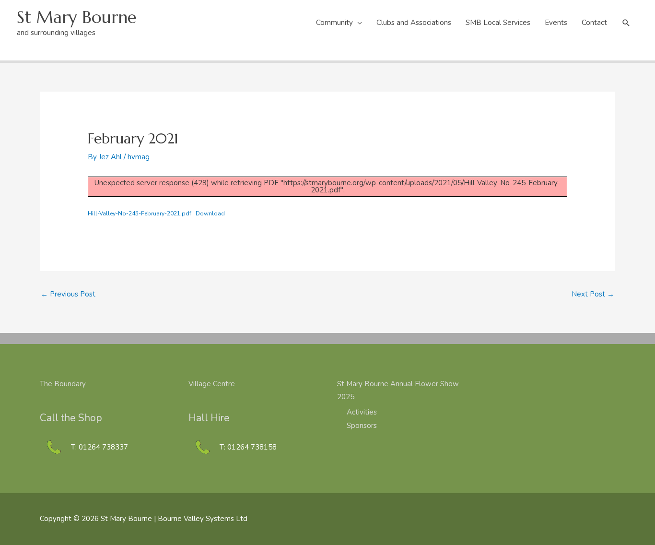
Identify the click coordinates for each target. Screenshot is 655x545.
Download (210, 213)
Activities (362, 412)
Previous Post (68, 294)
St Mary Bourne (77, 17)
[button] (626, 23)
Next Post (593, 294)
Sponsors (362, 425)
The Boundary (63, 384)
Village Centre (211, 384)
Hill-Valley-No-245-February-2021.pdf (139, 213)
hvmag (139, 157)
